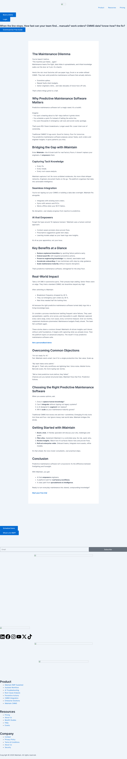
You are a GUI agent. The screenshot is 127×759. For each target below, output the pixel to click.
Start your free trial (39, 493)
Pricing (122, 8)
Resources (112, 8)
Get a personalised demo (42, 343)
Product (101, 8)
